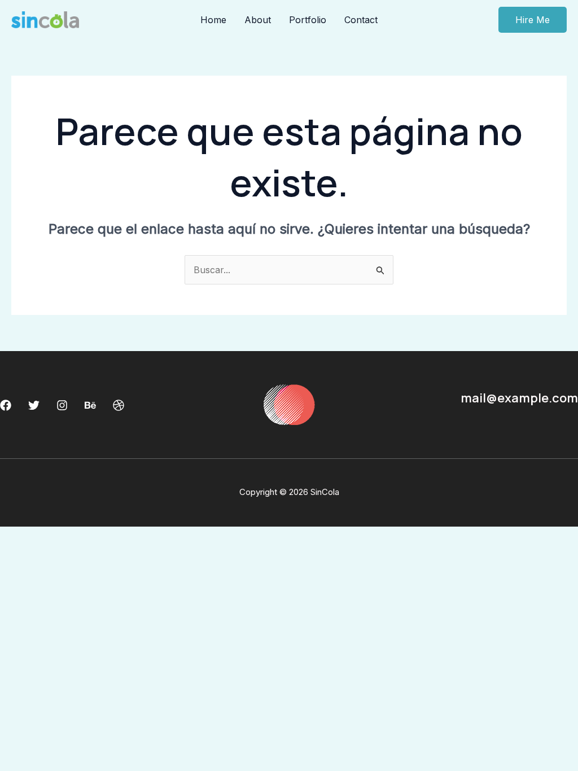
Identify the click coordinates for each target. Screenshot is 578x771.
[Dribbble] (118, 405)
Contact (361, 19)
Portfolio (307, 19)
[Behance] (90, 405)
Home (213, 19)
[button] (532, 20)
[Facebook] (5, 405)
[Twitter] (34, 405)
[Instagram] (62, 405)
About (257, 19)
